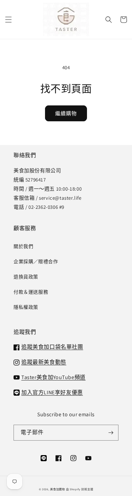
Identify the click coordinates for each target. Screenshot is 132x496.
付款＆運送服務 (31, 292)
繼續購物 (66, 113)
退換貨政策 (26, 277)
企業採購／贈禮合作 (36, 261)
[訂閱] (110, 433)
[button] (8, 19)
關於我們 (23, 246)
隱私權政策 (26, 307)
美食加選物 (57, 489)
